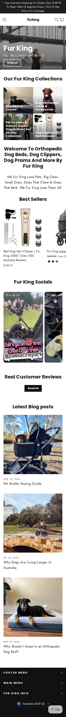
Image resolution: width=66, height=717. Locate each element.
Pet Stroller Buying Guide (23, 483)
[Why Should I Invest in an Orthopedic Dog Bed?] (33, 607)
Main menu (13, 683)
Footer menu (16, 672)
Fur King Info (16, 693)
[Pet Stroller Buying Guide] (33, 444)
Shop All (12, 63)
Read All (33, 388)
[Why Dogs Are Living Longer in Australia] (33, 523)
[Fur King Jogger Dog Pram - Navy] (53, 261)
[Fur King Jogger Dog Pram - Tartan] (57, 261)
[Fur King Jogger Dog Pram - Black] (49, 261)
